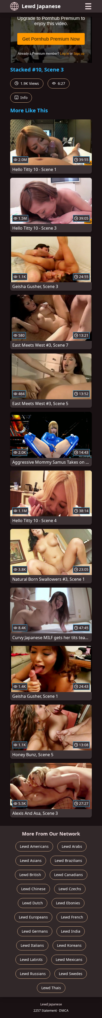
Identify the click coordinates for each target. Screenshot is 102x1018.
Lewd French (72, 917)
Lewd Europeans (33, 917)
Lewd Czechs (70, 888)
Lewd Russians (33, 973)
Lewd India (70, 931)
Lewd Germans (35, 931)
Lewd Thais (51, 987)
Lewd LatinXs (31, 959)
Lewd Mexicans (69, 959)
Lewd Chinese (33, 888)
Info (23, 97)
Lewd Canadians (68, 874)
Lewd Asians (31, 860)
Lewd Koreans (69, 945)
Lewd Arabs (72, 846)
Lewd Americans (34, 846)
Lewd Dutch (32, 902)
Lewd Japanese (41, 6)
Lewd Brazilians (68, 860)
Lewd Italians (32, 945)
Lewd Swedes (70, 973)
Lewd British (30, 874)
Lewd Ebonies (68, 902)
